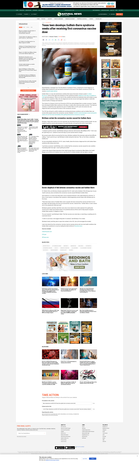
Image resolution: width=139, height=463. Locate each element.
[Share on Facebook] (46, 39)
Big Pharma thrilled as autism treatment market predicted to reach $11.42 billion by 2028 (49, 383)
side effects (77, 44)
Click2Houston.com (47, 231)
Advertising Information (65, 436)
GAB (103, 439)
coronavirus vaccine (89, 42)
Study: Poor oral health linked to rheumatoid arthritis (68, 362)
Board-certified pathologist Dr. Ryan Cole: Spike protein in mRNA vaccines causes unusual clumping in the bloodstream (50, 363)
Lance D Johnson (88, 287)
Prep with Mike (28, 10)
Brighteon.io (105, 426)
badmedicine (71, 42)
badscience (76, 42)
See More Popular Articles (28, 90)
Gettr (104, 434)
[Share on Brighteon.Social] (43, 39)
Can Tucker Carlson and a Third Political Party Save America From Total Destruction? (34, 150)
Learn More (85, 458)
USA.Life (104, 441)
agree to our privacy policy (52, 460)
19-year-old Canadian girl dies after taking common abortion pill (88, 382)
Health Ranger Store (86, 429)
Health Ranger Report (22, 114)
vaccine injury (91, 44)
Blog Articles (84, 436)
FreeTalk (104, 436)
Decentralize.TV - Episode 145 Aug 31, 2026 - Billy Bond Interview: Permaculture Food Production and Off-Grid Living (22, 130)
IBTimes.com (45, 237)
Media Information (64, 434)
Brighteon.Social (106, 428)
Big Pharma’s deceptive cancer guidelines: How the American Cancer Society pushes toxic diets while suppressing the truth (27, 58)
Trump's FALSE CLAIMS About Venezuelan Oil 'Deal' (33, 128)
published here (57, 453)
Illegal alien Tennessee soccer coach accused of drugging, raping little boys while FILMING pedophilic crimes (69, 312)
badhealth (65, 42)
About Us (112, 10)
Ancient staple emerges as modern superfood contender (27, 65)
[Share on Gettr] (61, 39)
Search (121, 10)
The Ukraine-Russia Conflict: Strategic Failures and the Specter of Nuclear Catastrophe (27, 82)
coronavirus (82, 42)
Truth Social (105, 433)
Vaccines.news (78, 226)
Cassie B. (68, 287)
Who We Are (63, 426)
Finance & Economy (70, 18)
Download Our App (105, 10)
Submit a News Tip (64, 438)
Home (17, 10)
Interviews (35, 10)
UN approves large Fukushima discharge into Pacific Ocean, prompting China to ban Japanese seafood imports (88, 290)
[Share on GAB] (55, 39)
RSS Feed (84, 438)
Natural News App (85, 433)
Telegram (104, 429)
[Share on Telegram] (52, 39)
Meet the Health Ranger (65, 428)
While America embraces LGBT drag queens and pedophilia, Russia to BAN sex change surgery (50, 311)
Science (91, 18)
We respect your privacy (21, 436)
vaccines (44, 45)
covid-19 (44, 44)
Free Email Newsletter (65, 429)
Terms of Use (63, 441)
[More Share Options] (64, 39)
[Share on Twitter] (49, 39)
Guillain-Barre (59, 44)
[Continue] (44, 433)
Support (62, 431)
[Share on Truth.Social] (58, 39)
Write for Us (63, 433)
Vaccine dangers (84, 44)
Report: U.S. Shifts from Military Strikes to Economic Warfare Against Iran (27, 53)
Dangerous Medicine (51, 44)
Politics (43, 18)
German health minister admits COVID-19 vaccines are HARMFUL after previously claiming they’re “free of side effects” (88, 363)
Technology (98, 18)
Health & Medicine (58, 18)
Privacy (46, 451)
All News (84, 428)
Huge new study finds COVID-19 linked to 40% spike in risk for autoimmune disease (68, 383)
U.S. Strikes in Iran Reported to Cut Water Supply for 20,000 (27, 42)
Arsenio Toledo (53, 36)
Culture (50, 18)
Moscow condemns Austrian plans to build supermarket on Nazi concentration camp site (27, 32)
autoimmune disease (57, 42)
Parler (104, 431)
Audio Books (41, 10)
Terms (50, 451)
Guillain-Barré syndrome (68, 44)
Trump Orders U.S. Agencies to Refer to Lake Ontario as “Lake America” (28, 37)
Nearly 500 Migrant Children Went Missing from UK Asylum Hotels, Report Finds (28, 70)
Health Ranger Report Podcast (88, 431)
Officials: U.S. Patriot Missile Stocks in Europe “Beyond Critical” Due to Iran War (27, 47)
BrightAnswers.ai (96, 10)
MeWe (104, 438)
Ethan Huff (49, 287)
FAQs (116, 10)
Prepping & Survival (82, 18)
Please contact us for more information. (50, 415)
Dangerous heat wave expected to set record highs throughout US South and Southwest (69, 290)
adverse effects (48, 42)
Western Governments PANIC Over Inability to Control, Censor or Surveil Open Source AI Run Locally (22, 150)
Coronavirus (48, 22)
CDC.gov (44, 234)
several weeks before (51, 91)
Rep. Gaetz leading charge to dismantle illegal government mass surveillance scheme (88, 311)
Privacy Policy (63, 439)
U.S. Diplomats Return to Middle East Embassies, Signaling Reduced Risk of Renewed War (27, 76)
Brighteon (22, 10)
